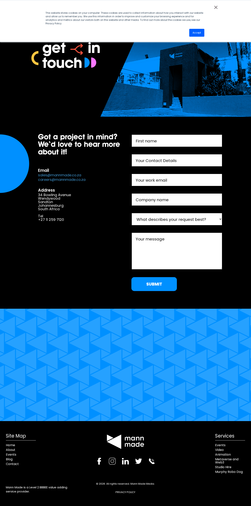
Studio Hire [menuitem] (223, 467)
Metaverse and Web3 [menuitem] (226, 461)
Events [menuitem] (11, 454)
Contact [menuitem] (12, 464)
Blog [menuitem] (9, 459)
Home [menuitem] (10, 445)
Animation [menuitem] (223, 454)
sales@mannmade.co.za (59, 175)
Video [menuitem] (219, 449)
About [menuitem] (10, 449)
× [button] (215, 7)
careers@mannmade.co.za (61, 179)
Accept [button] (197, 32)
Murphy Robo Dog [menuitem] (229, 471)
